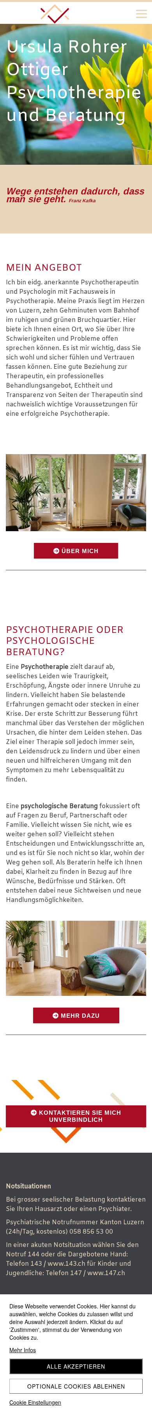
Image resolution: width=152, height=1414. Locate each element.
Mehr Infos (22, 1350)
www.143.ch (66, 1264)
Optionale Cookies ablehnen (76, 1386)
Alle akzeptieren (76, 1366)
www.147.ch (106, 1273)
